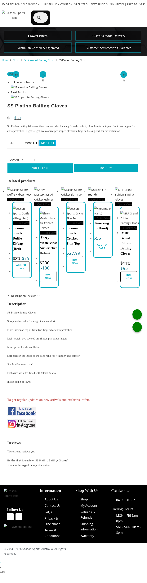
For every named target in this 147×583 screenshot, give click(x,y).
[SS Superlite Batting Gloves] (30, 97)
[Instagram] (19, 516)
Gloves (16, 60)
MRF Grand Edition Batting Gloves (125, 243)
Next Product (19, 92)
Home (5, 60)
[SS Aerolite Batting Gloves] (29, 87)
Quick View (16, 199)
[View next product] (30, 92)
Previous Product (25, 82)
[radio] (30, 143)
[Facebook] (10, 516)
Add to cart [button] (21, 266)
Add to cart (40, 168)
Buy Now (106, 168)
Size (12, 143)
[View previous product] (12, 82)
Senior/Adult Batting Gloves (39, 60)
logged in (27, 465)
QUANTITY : (17, 159)
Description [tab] (18, 296)
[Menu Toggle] (132, 12)
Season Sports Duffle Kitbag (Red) (18, 238)
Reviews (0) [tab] (33, 296)
